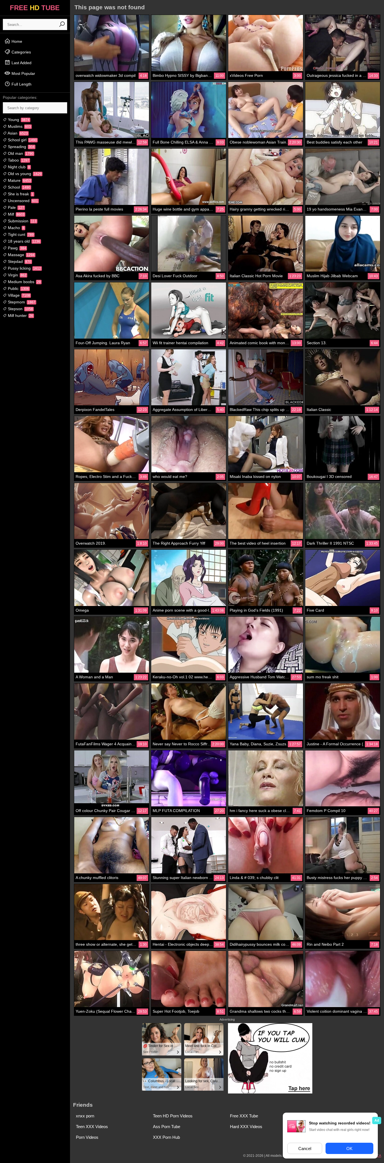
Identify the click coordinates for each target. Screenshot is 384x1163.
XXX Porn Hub (166, 1137)
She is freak (20, 194)
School (18, 187)
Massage (21, 254)
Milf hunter (20, 315)
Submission (22, 221)
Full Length (20, 84)
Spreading (21, 146)
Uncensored (22, 200)
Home (16, 41)
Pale (15, 207)
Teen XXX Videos (92, 1126)
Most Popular (22, 73)
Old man (20, 153)
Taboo (18, 160)
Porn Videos (87, 1137)
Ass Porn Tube (166, 1126)
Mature (19, 180)
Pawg (16, 248)
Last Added (20, 63)
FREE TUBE (35, 8)
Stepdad (19, 261)
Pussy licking (24, 268)
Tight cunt (20, 234)
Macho (15, 227)
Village (18, 295)
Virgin (16, 275)
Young (18, 119)
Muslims (19, 126)
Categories (20, 52)
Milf (15, 214)
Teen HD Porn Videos (173, 1115)
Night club (18, 167)
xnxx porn (85, 1115)
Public (18, 288)
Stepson (20, 309)
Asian (17, 133)
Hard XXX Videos (246, 1126)
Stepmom (21, 302)
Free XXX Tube (244, 1115)
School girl (22, 140)
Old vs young (24, 173)
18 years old (23, 241)
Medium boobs (24, 281)
